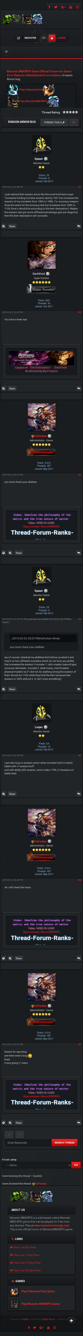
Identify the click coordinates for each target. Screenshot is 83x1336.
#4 (79, 619)
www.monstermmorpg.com (51, 1225)
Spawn (5, 622)
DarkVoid (60, 367)
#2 (79, 312)
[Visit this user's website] (3, 553)
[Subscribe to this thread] (74, 122)
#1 (79, 187)
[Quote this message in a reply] (79, 226)
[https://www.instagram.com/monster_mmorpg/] (78, 6)
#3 (79, 475)
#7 (79, 1044)
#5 (79, 755)
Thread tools (53, 122)
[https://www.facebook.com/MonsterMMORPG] (49, 6)
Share (12, 226)
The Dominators (40, 367)
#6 (79, 880)
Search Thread (64, 1142)
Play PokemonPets (31, 89)
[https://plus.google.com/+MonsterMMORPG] (63, 6)
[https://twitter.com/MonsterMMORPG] (55, 6)
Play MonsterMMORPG (33, 101)
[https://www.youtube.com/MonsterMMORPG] (70, 6)
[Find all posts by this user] (3, 226)
